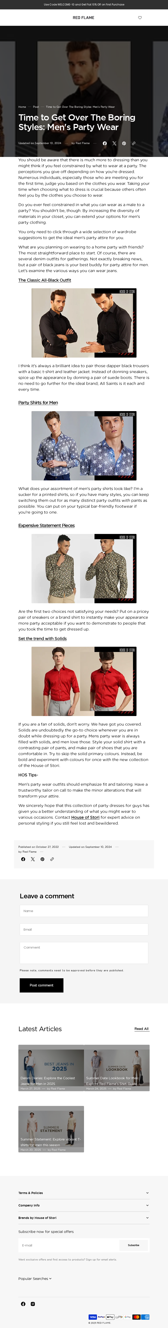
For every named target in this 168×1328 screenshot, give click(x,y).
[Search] (133, 17)
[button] (20, 17)
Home (22, 106)
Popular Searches (33, 1279)
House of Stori (85, 817)
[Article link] (51, 1068)
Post (36, 106)
